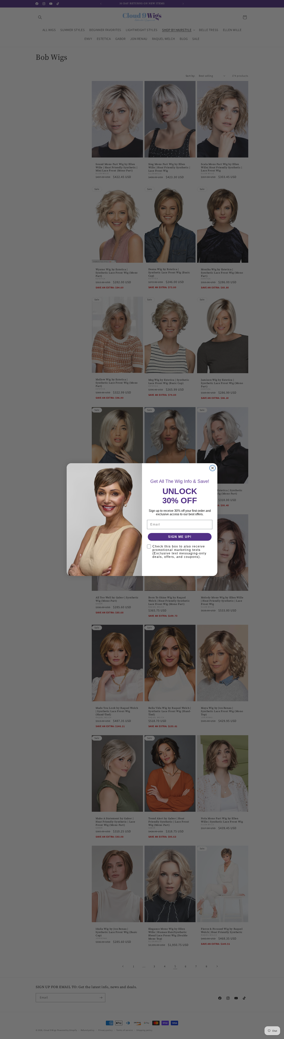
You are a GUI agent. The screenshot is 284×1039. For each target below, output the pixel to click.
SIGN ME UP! (179, 536)
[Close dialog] (212, 468)
